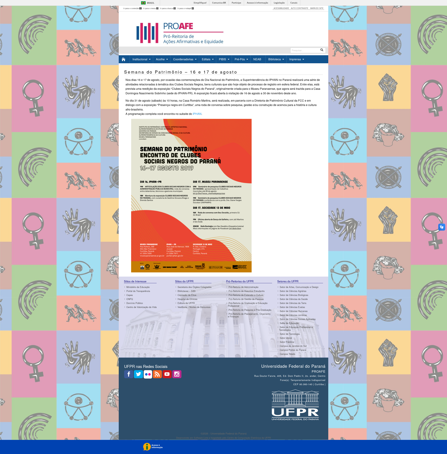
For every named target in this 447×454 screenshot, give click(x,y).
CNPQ (129, 299)
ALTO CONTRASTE (299, 8)
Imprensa (295, 59)
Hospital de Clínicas (187, 299)
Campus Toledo (287, 354)
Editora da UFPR (186, 303)
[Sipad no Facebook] (129, 375)
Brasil (150, 2)
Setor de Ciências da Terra (293, 303)
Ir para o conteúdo (132, 8)
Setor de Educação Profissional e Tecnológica (296, 328)
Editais (206, 59)
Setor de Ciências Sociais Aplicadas (298, 319)
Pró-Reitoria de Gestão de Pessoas (246, 299)
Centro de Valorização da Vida (141, 307)
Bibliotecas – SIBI (187, 291)
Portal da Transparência (138, 291)
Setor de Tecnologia (290, 333)
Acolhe (160, 59)
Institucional (140, 59)
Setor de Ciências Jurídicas (293, 315)
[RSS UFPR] (158, 375)
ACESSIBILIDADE (281, 8)
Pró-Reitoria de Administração (243, 287)
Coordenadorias (183, 59)
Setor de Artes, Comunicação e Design (299, 287)
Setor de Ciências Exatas (292, 307)
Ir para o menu (150, 8)
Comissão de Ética (187, 295)
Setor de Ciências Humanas (293, 311)
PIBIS (222, 59)
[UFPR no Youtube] (167, 375)
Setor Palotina (287, 342)
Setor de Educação (289, 323)
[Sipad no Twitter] (139, 375)
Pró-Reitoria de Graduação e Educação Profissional (248, 304)
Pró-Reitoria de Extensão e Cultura (246, 295)
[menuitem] (124, 59)
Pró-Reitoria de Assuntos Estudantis (247, 291)
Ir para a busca (167, 8)
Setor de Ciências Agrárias (293, 291)
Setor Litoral (286, 337)
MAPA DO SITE (316, 8)
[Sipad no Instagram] (176, 375)
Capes (129, 295)
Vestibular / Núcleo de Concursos (194, 307)
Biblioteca (274, 59)
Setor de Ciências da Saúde (294, 299)
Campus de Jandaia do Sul (293, 346)
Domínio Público (134, 303)
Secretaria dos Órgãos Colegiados (194, 287)
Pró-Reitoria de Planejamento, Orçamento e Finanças (249, 315)
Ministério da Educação (138, 287)
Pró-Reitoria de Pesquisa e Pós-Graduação (250, 309)
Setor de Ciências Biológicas (294, 295)
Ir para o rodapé (185, 8)
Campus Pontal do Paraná (293, 350)
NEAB (257, 59)
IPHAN (197, 114)
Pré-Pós (240, 59)
